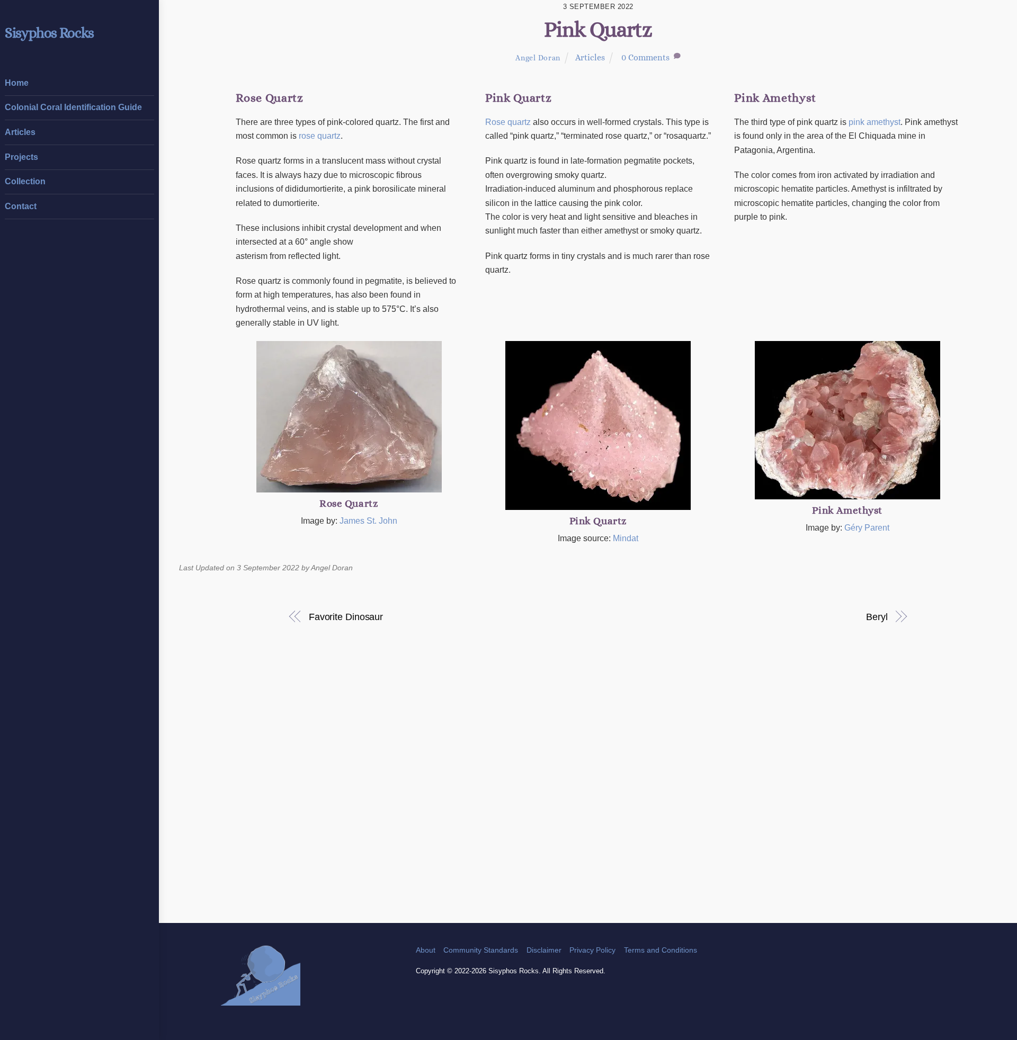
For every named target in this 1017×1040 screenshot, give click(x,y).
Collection (25, 181)
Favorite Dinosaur (346, 616)
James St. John (368, 520)
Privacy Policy (592, 950)
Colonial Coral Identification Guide (73, 107)
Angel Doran (537, 57)
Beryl (877, 616)
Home (17, 82)
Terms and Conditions (660, 950)
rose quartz (320, 135)
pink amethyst (874, 122)
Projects (21, 157)
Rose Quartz (348, 503)
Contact (21, 206)
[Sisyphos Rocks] (260, 1000)
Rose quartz (508, 122)
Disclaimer (544, 950)
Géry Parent (866, 527)
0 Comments (645, 57)
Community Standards (480, 950)
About (425, 950)
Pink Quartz (598, 29)
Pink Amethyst (847, 510)
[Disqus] (598, 785)
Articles (20, 132)
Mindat (625, 538)
